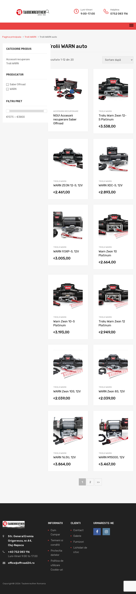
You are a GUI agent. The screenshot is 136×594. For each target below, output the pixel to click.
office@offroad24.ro (21, 563)
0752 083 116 (119, 13)
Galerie (77, 536)
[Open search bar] (47, 11)
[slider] (8, 111)
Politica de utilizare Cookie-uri (57, 565)
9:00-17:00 (88, 13)
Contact (78, 530)
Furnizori (78, 541)
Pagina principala (11, 37)
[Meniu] (131, 26)
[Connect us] (97, 532)
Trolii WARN (30, 37)
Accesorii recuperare (65, 111)
